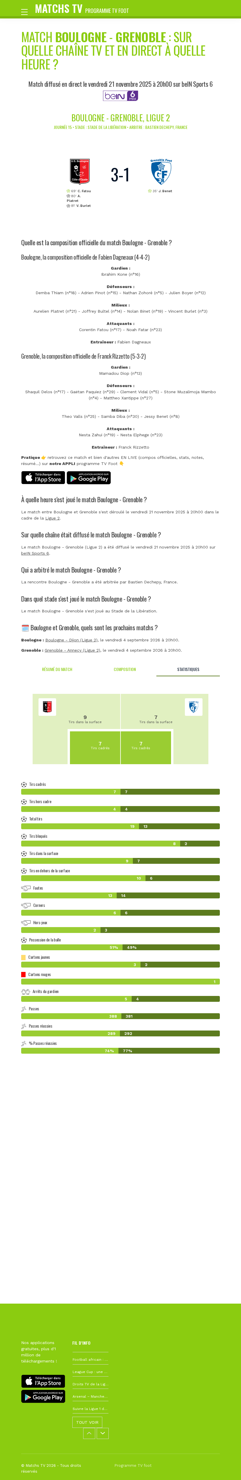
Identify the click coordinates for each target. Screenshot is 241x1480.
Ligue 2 (52, 518)
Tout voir (87, 1422)
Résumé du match (57, 669)
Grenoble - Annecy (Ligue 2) (72, 650)
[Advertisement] (120, 1149)
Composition (125, 669)
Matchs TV (82, 8)
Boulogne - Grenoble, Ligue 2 (120, 118)
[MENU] (27, 11)
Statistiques (188, 669)
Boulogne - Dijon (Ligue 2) (71, 640)
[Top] (225, 1467)
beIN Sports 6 (35, 553)
